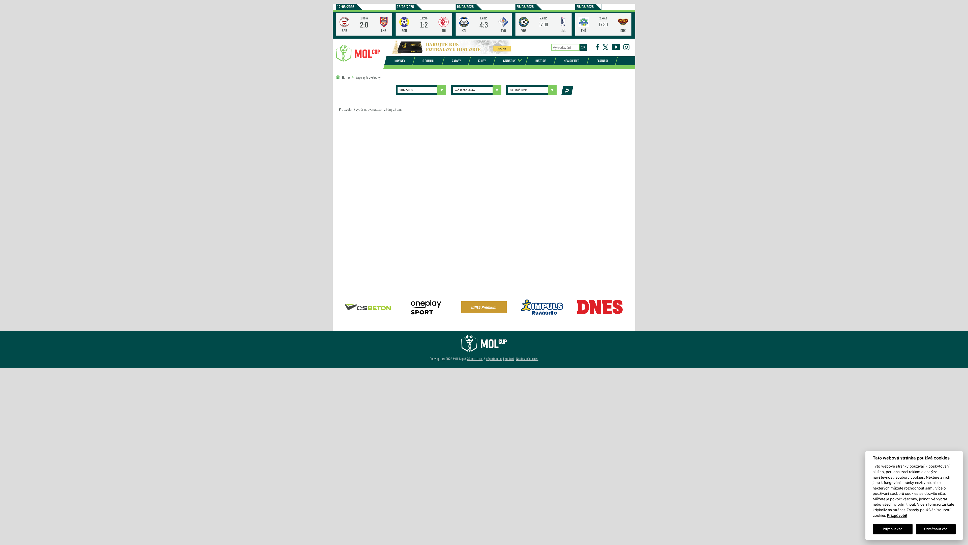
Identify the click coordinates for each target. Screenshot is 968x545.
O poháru (428, 61)
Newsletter (571, 61)
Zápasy (456, 61)
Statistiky (509, 61)
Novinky (400, 61)
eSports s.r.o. (494, 359)
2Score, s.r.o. (475, 359)
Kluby (482, 61)
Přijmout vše (892, 529)
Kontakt (509, 359)
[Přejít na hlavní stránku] (358, 54)
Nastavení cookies (527, 359)
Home (346, 77)
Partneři (602, 61)
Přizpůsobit (897, 515)
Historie (540, 61)
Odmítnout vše (936, 529)
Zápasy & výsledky (368, 77)
